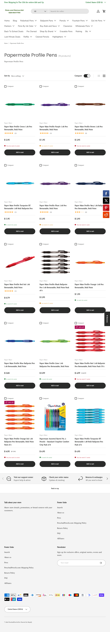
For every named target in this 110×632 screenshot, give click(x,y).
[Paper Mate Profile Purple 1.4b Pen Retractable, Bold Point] (55, 104)
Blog (15, 20)
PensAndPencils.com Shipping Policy (71, 523)
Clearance (67, 26)
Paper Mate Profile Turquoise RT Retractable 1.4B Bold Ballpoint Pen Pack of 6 (89, 442)
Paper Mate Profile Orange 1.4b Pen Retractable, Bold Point (89, 285)
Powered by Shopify (26, 622)
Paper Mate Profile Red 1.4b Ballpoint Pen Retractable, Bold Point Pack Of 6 (90, 364)
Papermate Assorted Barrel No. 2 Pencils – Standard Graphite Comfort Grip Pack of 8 (54, 442)
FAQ (58, 533)
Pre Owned (32, 31)
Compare (78, 76)
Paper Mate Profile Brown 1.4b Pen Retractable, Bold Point (89, 128)
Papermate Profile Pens (17, 43)
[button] (104, 11)
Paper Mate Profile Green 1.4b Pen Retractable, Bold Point (18, 128)
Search (60, 507)
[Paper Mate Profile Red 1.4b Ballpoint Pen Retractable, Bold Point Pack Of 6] (90, 341)
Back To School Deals (13, 31)
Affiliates (60, 538)
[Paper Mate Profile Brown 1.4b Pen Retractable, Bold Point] (90, 104)
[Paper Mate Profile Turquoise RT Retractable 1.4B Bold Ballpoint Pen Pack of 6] (90, 416)
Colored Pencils (42, 36)
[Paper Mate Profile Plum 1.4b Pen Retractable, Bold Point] (55, 183)
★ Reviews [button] (107, 319)
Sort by (7, 76)
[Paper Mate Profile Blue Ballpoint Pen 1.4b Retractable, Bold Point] (19, 341)
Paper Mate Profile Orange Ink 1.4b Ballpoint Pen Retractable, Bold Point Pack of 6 (19, 442)
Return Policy (62, 528)
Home (7, 20)
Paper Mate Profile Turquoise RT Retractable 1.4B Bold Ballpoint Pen (18, 207)
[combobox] (60, 11)
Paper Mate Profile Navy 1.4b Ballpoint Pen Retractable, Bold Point (90, 207)
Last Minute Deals (12, 36)
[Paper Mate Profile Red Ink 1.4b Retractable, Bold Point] (19, 262)
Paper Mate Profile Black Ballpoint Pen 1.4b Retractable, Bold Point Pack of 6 (54, 287)
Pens (59, 518)
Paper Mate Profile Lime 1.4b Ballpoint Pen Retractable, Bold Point (54, 364)
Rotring (79, 31)
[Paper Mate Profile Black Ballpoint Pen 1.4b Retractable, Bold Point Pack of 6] (55, 262)
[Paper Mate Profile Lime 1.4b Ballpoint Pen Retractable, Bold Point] (55, 341)
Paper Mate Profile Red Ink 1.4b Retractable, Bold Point (17, 285)
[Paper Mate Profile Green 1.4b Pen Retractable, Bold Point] (19, 104)
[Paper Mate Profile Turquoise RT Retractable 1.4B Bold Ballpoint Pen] (19, 183)
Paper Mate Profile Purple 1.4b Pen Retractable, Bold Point (54, 128)
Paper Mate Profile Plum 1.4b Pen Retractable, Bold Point (53, 207)
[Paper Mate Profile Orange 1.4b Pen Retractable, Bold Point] (90, 262)
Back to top (55, 488)
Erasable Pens (66, 31)
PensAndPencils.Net (14, 622)
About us (60, 513)
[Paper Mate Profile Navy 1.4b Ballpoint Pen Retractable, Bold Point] (90, 183)
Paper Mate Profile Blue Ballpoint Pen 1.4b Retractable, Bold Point (19, 364)
